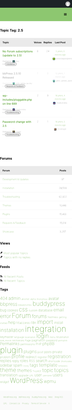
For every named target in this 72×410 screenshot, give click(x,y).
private (57, 352)
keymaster (6, 337)
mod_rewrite (5, 340)
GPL (5, 403)
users (58, 374)
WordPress (26, 380)
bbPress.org (5, 14)
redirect (31, 357)
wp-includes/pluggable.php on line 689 (17, 99)
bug (3, 310)
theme (8, 370)
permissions (27, 344)
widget (4, 382)
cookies (12, 310)
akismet (25, 299)
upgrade (23, 375)
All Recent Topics (14, 280)
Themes (7, 205)
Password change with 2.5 (17, 123)
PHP (39, 344)
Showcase (8, 231)
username (47, 375)
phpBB (48, 343)
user (38, 375)
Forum (21, 315)
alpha (33, 299)
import (45, 321)
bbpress (8, 304)
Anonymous (42, 299)
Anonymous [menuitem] (67, 4)
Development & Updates (16, 179)
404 (4, 298)
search (41, 360)
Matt (50, 397)
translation (9, 375)
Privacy (25, 403)
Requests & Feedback (15, 86)
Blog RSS (59, 397)
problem (5, 357)
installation (12, 330)
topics (61, 370)
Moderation (62, 337)
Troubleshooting (12, 112)
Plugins (6, 214)
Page (28, 340)
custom (33, 310)
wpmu (50, 381)
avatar (53, 298)
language (19, 337)
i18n (33, 323)
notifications (18, 340)
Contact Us (14, 403)
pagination (38, 340)
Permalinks (10, 343)
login (42, 335)
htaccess (23, 323)
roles (24, 361)
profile (18, 356)
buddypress (48, 303)
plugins (30, 351)
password (51, 340)
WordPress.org (10, 397)
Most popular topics (16, 253)
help (12, 322)
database (45, 310)
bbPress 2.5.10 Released (12, 75)
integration (45, 329)
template (48, 365)
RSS (32, 361)
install (58, 322)
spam (17, 365)
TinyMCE (37, 371)
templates (62, 366)
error (5, 316)
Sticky (26, 366)
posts (48, 352)
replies (5, 360)
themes (24, 370)
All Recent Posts (13, 276)
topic (47, 370)
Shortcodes (66, 361)
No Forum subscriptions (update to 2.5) (18, 53)
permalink (62, 340)
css (23, 309)
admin (14, 298)
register (42, 357)
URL (31, 375)
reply (15, 361)
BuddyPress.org (39, 397)
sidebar (6, 365)
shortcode (54, 361)
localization (30, 337)
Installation (10, 64)
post (40, 352)
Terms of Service (38, 403)
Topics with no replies (17, 257)
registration (59, 356)
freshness (53, 317)
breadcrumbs (25, 305)
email (58, 309)
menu (52, 337)
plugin (11, 350)
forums (39, 316)
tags (34, 365)
